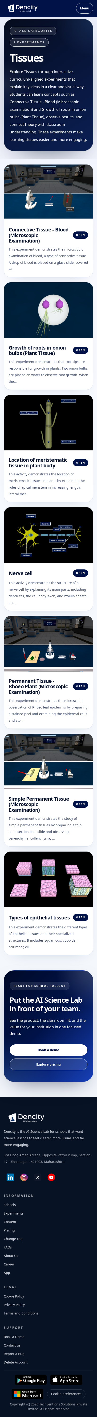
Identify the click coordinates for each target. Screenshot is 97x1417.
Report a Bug (14, 1353)
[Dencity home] (22, 8)
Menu (84, 8)
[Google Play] (31, 1380)
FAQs (8, 1247)
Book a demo (48, 1050)
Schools (10, 1205)
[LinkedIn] (10, 1177)
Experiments (14, 1213)
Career (9, 1264)
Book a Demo (14, 1337)
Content (10, 1221)
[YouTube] (51, 1177)
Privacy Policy (14, 1304)
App (7, 1272)
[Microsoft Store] (27, 1394)
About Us (11, 1255)
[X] (37, 1177)
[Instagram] (24, 1177)
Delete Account (16, 1362)
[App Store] (66, 1380)
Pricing (9, 1230)
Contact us (12, 1345)
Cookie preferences (66, 1394)
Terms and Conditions (21, 1313)
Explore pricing (48, 1064)
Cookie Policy (14, 1296)
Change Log (13, 1238)
